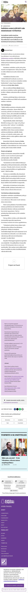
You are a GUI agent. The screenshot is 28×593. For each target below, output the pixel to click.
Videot (2, 525)
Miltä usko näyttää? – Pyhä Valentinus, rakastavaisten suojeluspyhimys (11, 460)
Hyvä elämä (3, 515)
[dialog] (14, 580)
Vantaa (2, 540)
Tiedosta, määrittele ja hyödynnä (12, 368)
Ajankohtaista (4, 513)
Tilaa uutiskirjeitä (5, 553)
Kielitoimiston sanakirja (7, 58)
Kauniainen (3, 538)
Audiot (2, 522)
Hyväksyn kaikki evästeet (14, 585)
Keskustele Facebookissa (8, 482)
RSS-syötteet (4, 527)
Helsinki (3, 533)
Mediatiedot (4, 548)
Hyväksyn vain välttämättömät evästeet (14, 589)
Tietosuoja (3, 551)
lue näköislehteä (6, 556)
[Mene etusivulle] (7, 502)
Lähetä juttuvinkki (21, 482)
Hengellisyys (4, 520)
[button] (15, 409)
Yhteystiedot (4, 546)
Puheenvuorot (4, 518)
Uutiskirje (14, 490)
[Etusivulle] (4, 2)
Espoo (2, 535)
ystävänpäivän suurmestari (11, 402)
